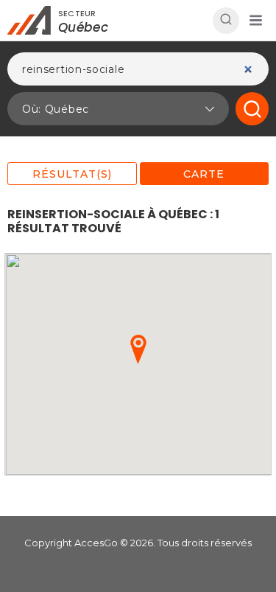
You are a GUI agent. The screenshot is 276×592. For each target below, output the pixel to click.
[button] (255, 20)
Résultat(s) (72, 174)
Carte (203, 174)
